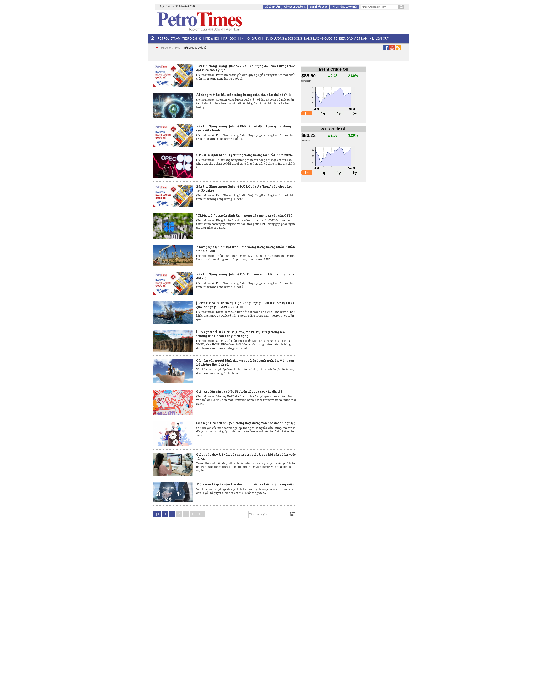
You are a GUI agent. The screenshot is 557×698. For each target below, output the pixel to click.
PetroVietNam (169, 38)
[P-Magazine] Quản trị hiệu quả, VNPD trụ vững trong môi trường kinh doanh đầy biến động (241, 334)
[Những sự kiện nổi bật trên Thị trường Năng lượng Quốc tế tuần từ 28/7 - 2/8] (173, 255)
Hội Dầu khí (254, 38)
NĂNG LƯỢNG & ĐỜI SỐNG (283, 38)
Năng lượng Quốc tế (294, 6)
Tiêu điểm (189, 38)
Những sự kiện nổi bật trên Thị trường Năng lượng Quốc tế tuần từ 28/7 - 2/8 (245, 249)
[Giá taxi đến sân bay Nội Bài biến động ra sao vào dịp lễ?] (173, 402)
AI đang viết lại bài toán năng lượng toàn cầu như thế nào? (241, 95)
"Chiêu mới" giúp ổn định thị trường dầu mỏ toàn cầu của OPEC (244, 215)
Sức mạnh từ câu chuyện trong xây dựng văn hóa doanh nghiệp (245, 423)
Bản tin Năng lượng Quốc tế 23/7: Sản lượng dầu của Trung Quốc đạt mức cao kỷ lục (245, 68)
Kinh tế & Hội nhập (213, 38)
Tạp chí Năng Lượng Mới (344, 6)
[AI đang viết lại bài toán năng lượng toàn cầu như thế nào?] (173, 105)
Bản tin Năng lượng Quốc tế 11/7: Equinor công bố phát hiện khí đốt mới (245, 276)
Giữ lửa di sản (272, 6)
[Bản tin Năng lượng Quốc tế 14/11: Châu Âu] (173, 196)
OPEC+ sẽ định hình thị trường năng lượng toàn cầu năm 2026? (245, 155)
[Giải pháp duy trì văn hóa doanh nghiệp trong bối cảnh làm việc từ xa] (173, 464)
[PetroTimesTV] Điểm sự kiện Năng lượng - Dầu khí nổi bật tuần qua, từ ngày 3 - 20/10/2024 (245, 305)
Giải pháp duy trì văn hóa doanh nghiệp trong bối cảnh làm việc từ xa (246, 456)
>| (200, 514)
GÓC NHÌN (236, 38)
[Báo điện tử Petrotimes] (199, 21)
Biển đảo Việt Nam (353, 38)
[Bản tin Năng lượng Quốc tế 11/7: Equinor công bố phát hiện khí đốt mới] (173, 283)
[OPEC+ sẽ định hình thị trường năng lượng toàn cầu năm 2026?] (173, 165)
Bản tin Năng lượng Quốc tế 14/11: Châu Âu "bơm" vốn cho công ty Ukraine (244, 188)
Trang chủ (165, 47)
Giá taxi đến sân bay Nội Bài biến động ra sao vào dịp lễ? (239, 391)
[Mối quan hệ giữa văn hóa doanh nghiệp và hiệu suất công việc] (173, 492)
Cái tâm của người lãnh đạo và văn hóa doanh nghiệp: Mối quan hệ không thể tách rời (245, 362)
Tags (177, 47)
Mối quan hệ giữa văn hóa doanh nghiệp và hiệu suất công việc (245, 484)
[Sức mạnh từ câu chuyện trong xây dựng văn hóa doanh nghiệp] (173, 433)
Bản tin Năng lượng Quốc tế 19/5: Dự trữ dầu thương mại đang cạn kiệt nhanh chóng (243, 128)
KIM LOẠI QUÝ (379, 38)
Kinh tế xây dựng (318, 6)
